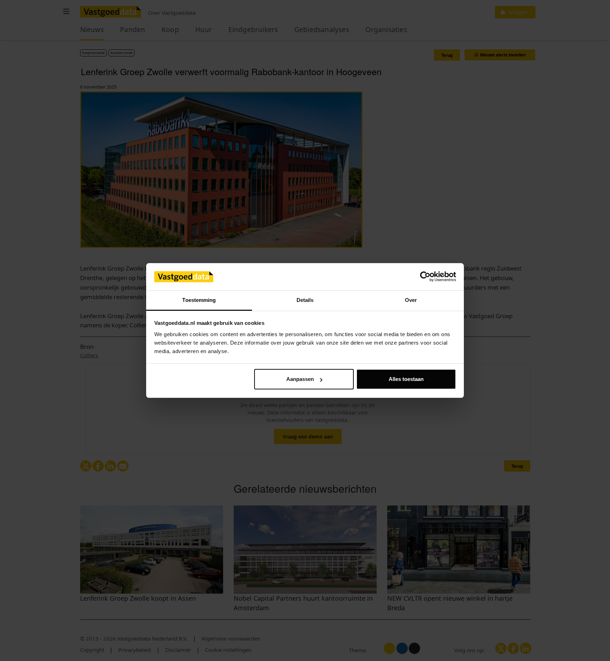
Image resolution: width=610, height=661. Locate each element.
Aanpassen (300, 379)
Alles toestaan (406, 379)
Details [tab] (305, 300)
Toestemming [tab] (199, 300)
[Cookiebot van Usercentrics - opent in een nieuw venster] (425, 277)
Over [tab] (411, 300)
